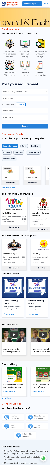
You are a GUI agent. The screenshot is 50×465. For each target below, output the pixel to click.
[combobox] (3, 91)
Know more (14, 227)
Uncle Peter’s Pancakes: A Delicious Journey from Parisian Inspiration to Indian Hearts (26, 452)
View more (10, 182)
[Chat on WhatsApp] (43, 458)
